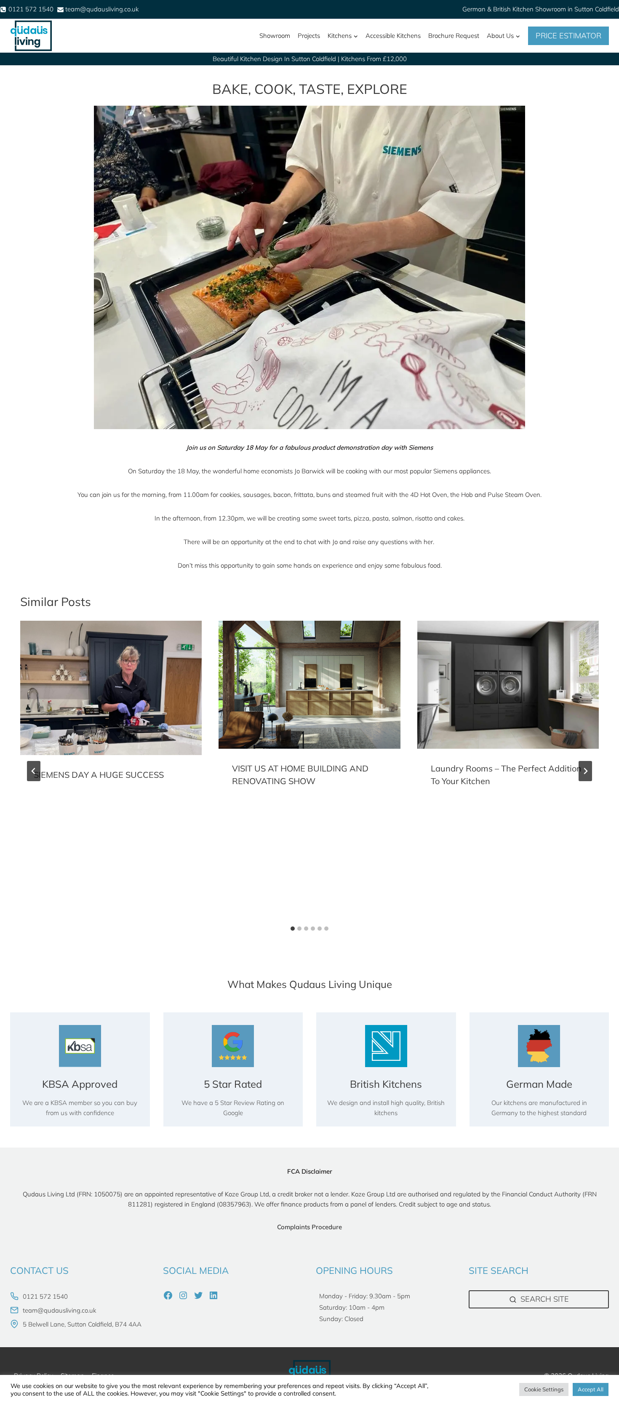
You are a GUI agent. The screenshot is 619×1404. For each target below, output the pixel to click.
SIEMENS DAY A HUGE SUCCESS (99, 774)
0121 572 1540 (45, 1296)
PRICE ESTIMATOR (568, 35)
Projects (309, 36)
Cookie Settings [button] (543, 1389)
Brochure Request (453, 36)
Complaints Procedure (309, 1227)
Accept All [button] (590, 1389)
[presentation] (111, 688)
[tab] (293, 928)
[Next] (585, 771)
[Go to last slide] (33, 771)
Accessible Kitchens (393, 36)
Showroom (274, 36)
